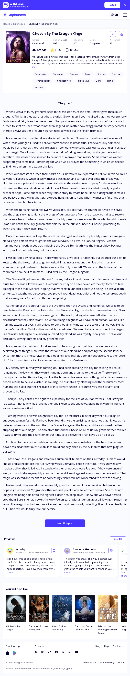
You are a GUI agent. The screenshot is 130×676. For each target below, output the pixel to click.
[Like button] (113, 34)
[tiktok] (49, 652)
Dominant (58, 74)
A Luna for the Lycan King (59, 628)
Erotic (110, 80)
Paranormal (19, 23)
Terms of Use (89, 662)
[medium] (70, 652)
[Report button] (54, 550)
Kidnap (101, 74)
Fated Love (83, 80)
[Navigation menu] (125, 15)
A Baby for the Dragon (13, 628)
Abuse (88, 74)
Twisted (39, 87)
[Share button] (121, 34)
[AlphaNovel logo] (14, 15)
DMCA (121, 662)
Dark (98, 80)
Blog (97, 646)
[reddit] (56, 652)
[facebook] (36, 652)
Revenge (116, 74)
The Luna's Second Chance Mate (84, 628)
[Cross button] (125, 5)
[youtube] (76, 652)
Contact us (118, 646)
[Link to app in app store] (7, 653)
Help (106, 646)
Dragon (74, 74)
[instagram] (42, 652)
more (35, 67)
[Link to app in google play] (15, 653)
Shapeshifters (64, 80)
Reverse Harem (42, 80)
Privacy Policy (107, 662)
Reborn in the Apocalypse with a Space (107, 629)
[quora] (63, 652)
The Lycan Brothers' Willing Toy (38, 628)
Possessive (40, 74)
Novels (6, 23)
